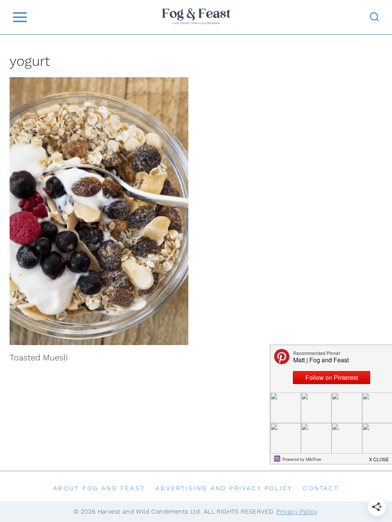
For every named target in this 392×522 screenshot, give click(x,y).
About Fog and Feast (99, 488)
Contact (320, 488)
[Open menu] (19, 17)
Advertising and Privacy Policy (223, 488)
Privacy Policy (296, 511)
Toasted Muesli (39, 357)
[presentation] (99, 211)
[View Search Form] (374, 17)
